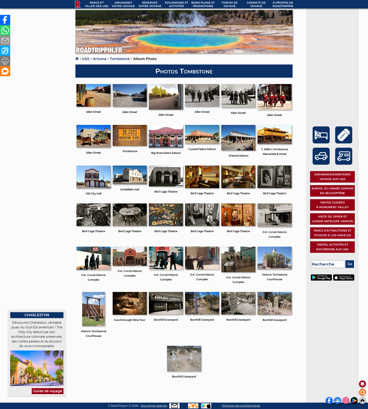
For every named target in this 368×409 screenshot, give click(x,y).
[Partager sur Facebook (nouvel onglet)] (5, 20)
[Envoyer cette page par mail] (5, 40)
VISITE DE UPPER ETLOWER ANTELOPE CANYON (332, 219)
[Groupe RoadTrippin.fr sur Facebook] (337, 400)
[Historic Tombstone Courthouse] (274, 269)
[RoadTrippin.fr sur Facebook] (329, 400)
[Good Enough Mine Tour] (130, 314)
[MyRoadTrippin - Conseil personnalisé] (5, 71)
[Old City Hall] (93, 188)
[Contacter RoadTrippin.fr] (174, 405)
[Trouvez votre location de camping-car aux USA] (343, 156)
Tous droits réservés (154, 405)
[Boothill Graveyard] (166, 314)
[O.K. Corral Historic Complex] (274, 226)
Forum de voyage (230, 4)
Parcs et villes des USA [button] (96, 4)
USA (85, 59)
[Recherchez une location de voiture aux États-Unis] (321, 156)
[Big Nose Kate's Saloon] (166, 147)
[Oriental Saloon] (238, 150)
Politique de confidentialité (241, 405)
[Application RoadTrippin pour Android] (322, 279)
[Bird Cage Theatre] (166, 186)
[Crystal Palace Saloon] (202, 143)
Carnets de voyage (256, 4)
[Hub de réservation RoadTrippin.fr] (193, 405)
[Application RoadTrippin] (206, 405)
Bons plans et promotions (203, 4)
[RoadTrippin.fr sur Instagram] (345, 400)
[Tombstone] (130, 145)
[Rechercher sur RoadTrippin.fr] (362, 392)
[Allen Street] (93, 106)
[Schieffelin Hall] (130, 184)
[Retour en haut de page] (362, 400)
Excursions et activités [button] (176, 4)
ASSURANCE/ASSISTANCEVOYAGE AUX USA (332, 177)
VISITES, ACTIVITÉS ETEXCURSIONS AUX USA (332, 247)
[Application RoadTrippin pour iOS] (343, 279)
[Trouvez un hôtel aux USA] (321, 134)
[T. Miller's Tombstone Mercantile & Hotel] (274, 143)
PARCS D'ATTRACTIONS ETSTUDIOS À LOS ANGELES (332, 233)
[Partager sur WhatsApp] (5, 30)
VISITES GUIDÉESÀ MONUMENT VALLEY (332, 205)
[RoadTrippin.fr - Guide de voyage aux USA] (77, 4)
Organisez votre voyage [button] (123, 4)
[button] (5, 51)
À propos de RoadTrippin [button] (283, 4)
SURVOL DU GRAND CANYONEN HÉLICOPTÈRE (332, 191)
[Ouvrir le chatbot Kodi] (362, 383)
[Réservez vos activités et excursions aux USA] (343, 134)
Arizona (99, 59)
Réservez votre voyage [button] (149, 4)
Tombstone (120, 59)
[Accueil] (77, 59)
